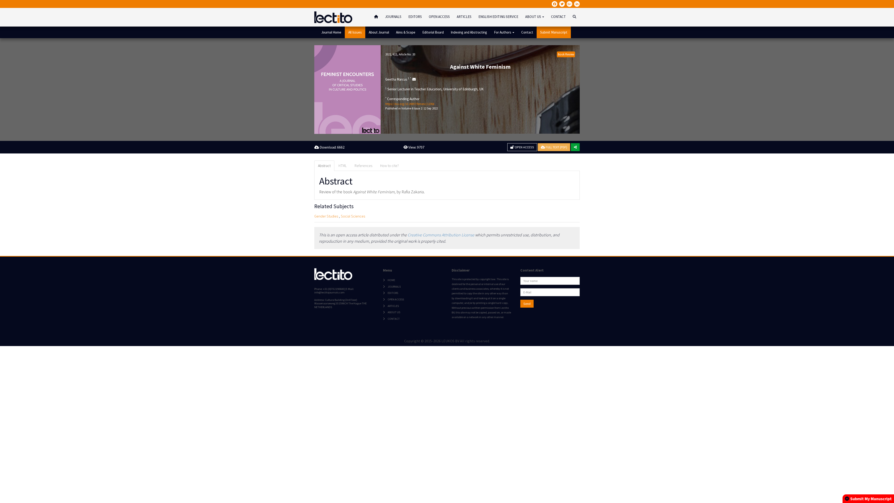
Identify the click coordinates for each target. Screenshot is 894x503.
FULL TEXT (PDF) (556, 147)
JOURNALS (393, 16)
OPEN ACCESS (439, 16)
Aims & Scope (405, 32)
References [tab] (363, 165)
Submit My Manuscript (871, 498)
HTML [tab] (343, 165)
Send (527, 304)
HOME (391, 280)
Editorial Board (433, 32)
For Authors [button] (503, 32)
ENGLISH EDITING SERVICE (498, 16)
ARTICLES (464, 16)
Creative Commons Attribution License (441, 235)
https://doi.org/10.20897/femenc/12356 (409, 104)
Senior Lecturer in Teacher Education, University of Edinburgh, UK (434, 89)
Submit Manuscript (553, 32)
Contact (527, 32)
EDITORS (415, 16)
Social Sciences (353, 216)
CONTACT (558, 16)
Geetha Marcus (398, 79)
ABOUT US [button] (533, 16)
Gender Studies (326, 216)
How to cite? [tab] (389, 165)
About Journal (379, 32)
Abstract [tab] (324, 165)
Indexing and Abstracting (469, 32)
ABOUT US (394, 312)
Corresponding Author (402, 98)
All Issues (355, 32)
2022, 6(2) (391, 54)
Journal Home (331, 32)
